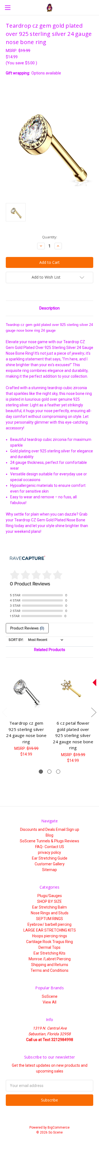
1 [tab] (41, 772)
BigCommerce (59, 1127)
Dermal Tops (49, 947)
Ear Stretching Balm (49, 907)
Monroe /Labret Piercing (50, 959)
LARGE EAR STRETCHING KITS (49, 930)
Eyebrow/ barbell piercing (50, 924)
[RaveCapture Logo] (27, 558)
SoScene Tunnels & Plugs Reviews (49, 841)
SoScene (49, 996)
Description (49, 308)
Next (93, 712)
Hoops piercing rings (49, 936)
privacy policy (49, 852)
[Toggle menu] (7, 7)
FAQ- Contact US (49, 847)
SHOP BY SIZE (49, 901)
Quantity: (49, 237)
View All (49, 1002)
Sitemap (49, 870)
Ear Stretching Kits (49, 953)
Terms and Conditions (49, 970)
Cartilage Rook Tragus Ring (49, 941)
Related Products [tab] (49, 649)
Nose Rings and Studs (49, 913)
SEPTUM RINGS (49, 918)
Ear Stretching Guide (49, 858)
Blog (49, 835)
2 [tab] (49, 772)
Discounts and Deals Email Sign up (49, 829)
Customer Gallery (50, 864)
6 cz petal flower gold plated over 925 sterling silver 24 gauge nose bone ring (73, 735)
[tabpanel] (26, 710)
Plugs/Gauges (49, 896)
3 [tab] (58, 772)
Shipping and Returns (49, 964)
